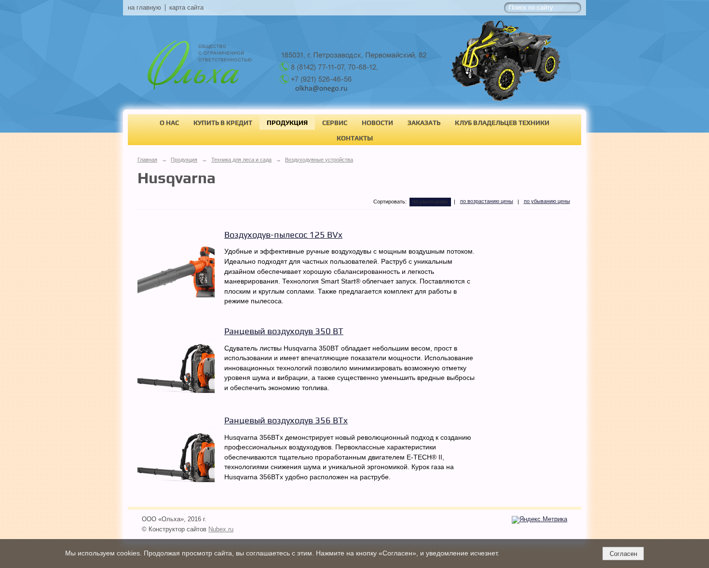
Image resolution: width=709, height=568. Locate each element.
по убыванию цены (547, 201)
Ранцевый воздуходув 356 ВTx (286, 420)
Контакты (355, 138)
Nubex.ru (220, 529)
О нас (169, 122)
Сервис (334, 122)
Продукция (287, 122)
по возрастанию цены (486, 201)
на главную (144, 7)
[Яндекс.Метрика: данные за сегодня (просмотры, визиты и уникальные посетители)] (539, 520)
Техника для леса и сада (241, 159)
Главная (147, 159)
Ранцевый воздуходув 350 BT (283, 331)
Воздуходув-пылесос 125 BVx (283, 235)
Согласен (623, 553)
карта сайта (186, 7)
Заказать (424, 122)
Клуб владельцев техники (502, 122)
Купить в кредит (222, 122)
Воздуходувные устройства (319, 159)
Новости (377, 122)
